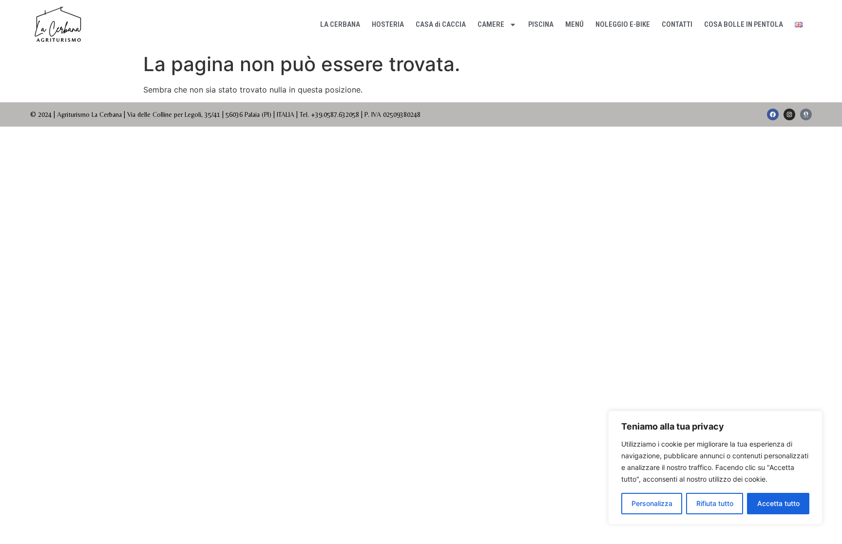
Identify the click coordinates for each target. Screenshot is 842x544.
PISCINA (541, 24)
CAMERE (491, 24)
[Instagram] (789, 114)
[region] (715, 468)
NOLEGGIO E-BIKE (622, 24)
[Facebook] (773, 114)
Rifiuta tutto (714, 503)
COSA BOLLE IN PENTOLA (743, 24)
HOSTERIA (388, 24)
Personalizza (652, 503)
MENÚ (574, 24)
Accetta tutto (778, 503)
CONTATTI (677, 24)
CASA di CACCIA (441, 24)
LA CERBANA (340, 24)
